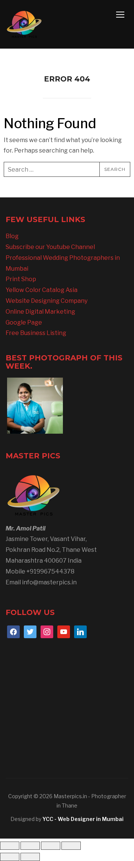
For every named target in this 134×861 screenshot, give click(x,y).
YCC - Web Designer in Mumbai (83, 819)
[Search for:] (67, 169)
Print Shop (21, 279)
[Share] (50, 846)
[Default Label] (63, 631)
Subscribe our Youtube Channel (50, 246)
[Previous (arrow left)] (9, 857)
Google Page (24, 322)
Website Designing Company (46, 300)
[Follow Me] (30, 631)
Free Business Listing (36, 332)
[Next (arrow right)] (30, 857)
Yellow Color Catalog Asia (41, 289)
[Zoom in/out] (9, 846)
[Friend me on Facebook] (13, 631)
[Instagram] (47, 631)
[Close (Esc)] (71, 846)
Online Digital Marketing (40, 311)
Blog (12, 236)
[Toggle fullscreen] (30, 846)
